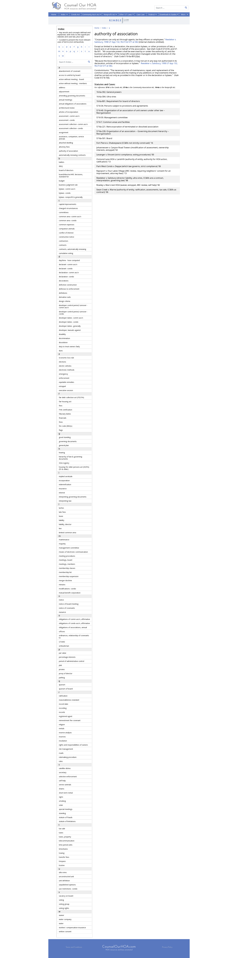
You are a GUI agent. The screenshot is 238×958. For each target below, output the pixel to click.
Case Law (140, 14)
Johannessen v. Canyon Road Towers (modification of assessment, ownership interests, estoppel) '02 (132, 148)
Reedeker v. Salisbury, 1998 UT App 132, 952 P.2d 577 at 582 (135, 40)
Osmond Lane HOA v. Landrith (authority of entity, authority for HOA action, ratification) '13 (131, 160)
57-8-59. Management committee (112, 117)
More (183, 14)
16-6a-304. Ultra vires (106, 96)
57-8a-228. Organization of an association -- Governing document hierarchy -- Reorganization (132, 132)
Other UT (125, 14)
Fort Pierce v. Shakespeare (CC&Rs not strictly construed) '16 (124, 143)
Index (63, 14)
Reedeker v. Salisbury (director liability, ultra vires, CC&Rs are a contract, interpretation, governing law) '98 (130, 179)
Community (91, 14)
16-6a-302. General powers (108, 92)
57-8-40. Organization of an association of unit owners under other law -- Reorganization (130, 111)
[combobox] (167, 8)
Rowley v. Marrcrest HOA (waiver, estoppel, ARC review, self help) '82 (128, 185)
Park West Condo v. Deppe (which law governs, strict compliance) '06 (128, 166)
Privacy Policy (167, 947)
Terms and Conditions (74, 947)
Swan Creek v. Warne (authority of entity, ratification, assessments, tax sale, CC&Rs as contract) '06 (136, 190)
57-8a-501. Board (104, 138)
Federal (151, 14)
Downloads (168, 14)
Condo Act (75, 14)
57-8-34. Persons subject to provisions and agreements (122, 105)
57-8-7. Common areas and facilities (113, 122)
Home (53, 14)
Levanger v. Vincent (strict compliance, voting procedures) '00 (125, 154)
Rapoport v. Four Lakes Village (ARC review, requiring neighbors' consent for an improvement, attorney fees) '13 (133, 172)
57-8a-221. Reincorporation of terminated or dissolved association (127, 126)
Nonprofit (110, 14)
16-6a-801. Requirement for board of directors (118, 101)
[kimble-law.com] (119, 20)
